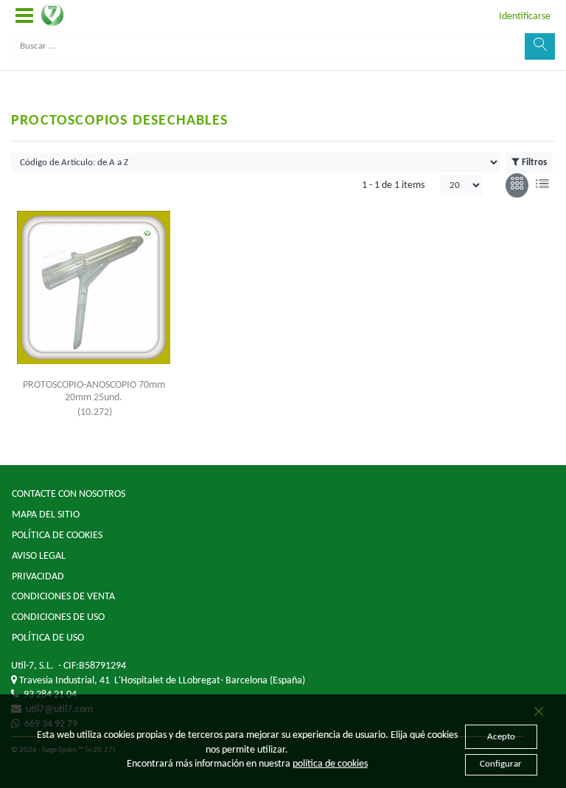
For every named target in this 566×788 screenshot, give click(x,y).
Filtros (534, 162)
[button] (24, 16)
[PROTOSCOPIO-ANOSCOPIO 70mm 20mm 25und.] (93, 287)
